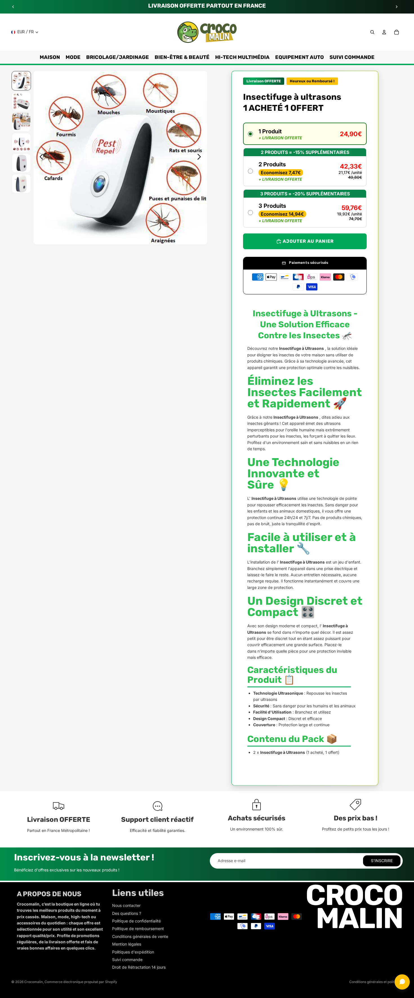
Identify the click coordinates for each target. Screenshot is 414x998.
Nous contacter (126, 905)
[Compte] (384, 32)
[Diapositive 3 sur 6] (21, 122)
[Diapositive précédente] (13, 7)
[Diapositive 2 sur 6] (21, 101)
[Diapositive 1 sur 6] (21, 81)
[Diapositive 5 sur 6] (21, 163)
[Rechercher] (372, 32)
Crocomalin (33, 982)
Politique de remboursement (138, 928)
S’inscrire (382, 860)
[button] (305, 134)
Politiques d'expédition (133, 952)
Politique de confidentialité (136, 920)
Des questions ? (126, 913)
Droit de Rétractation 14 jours (139, 967)
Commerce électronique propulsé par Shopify (80, 982)
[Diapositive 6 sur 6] (21, 184)
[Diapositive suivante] (396, 7)
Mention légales (126, 944)
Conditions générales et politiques (376, 982)
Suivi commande (127, 959)
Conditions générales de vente (140, 936)
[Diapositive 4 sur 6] (21, 142)
